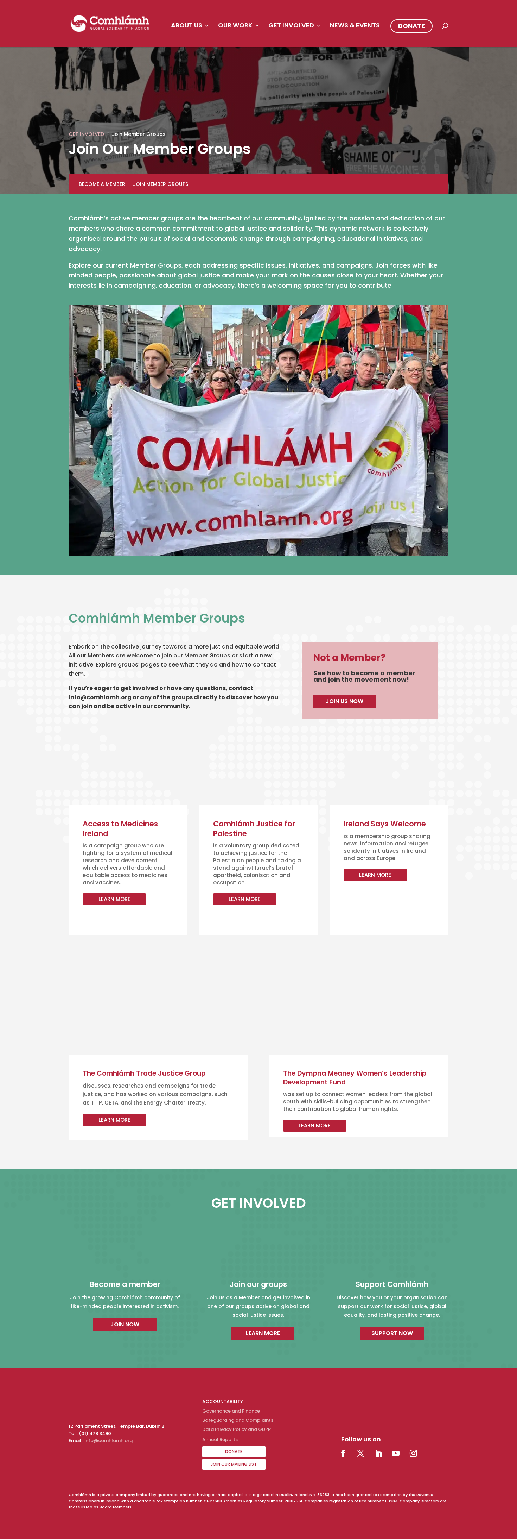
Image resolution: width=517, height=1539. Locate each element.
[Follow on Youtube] (396, 1453)
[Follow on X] (360, 1453)
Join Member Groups (160, 185)
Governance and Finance (231, 1411)
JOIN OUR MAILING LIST (234, 1464)
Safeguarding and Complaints (237, 1420)
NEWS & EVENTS (355, 26)
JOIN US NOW (344, 701)
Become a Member (102, 185)
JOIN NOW (124, 1324)
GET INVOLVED (291, 26)
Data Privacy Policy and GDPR (236, 1429)
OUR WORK (235, 26)
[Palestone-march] (258, 553)
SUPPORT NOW (392, 1333)
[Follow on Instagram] (413, 1453)
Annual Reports (220, 1439)
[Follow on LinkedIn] (378, 1453)
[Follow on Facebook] (343, 1453)
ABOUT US (186, 26)
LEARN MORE (114, 899)
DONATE (411, 25)
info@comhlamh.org (108, 1440)
